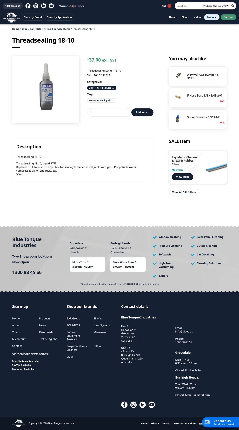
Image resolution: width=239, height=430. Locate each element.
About (16, 325)
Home (172, 17)
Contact (228, 17)
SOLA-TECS (73, 325)
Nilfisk (97, 346)
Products (44, 318)
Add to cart (142, 112)
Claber (71, 356)
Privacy (155, 423)
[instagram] (36, 6)
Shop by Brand (33, 17)
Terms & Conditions (185, 423)
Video (197, 17)
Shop (24, 28)
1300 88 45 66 (11, 5)
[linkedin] (43, 6)
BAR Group (73, 318)
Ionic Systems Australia (25, 361)
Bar (32, 28)
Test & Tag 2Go (48, 339)
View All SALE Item (184, 192)
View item (182, 177)
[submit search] (233, 6)
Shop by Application (59, 17)
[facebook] (28, 6)
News (185, 17)
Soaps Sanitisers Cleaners (77, 348)
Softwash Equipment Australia (73, 335)
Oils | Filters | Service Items (53, 28)
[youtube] (51, 6)
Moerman (100, 332)
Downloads (46, 332)
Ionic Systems (102, 325)
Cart (165, 5)
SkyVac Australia (21, 365)
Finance (212, 17)
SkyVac (98, 318)
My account (19, 339)
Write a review (71, 5)
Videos (16, 332)
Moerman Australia (23, 369)
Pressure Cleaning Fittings (102, 100)
